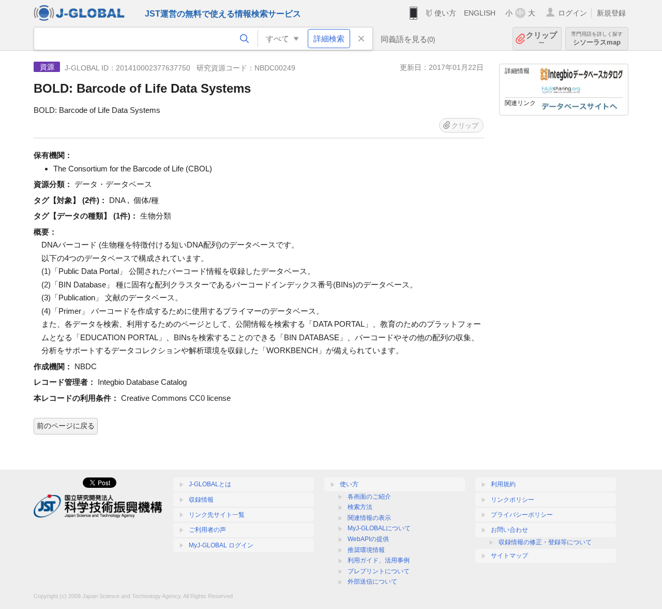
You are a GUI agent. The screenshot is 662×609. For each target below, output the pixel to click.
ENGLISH (479, 13)
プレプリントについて (379, 571)
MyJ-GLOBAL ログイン (221, 545)
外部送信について (372, 581)
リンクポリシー (512, 499)
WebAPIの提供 (368, 539)
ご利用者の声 (207, 529)
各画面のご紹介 (369, 496)
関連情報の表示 (369, 517)
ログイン (572, 13)
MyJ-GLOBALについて (379, 528)
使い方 (445, 13)
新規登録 (611, 13)
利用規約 (503, 484)
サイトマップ (509, 555)
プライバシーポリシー (522, 514)
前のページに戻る (66, 426)
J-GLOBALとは (210, 484)
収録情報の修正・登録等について (545, 542)
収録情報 (201, 499)
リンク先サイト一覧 (217, 514)
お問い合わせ (509, 529)
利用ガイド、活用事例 (379, 560)
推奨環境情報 (366, 550)
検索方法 (360, 507)
